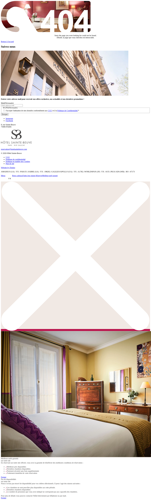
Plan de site (10, 164)
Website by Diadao (8, 168)
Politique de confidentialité (15, 159)
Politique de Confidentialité (67, 111)
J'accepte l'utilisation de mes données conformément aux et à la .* (42, 111)
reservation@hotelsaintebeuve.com (14, 149)
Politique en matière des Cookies (18, 161)
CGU (50, 111)
